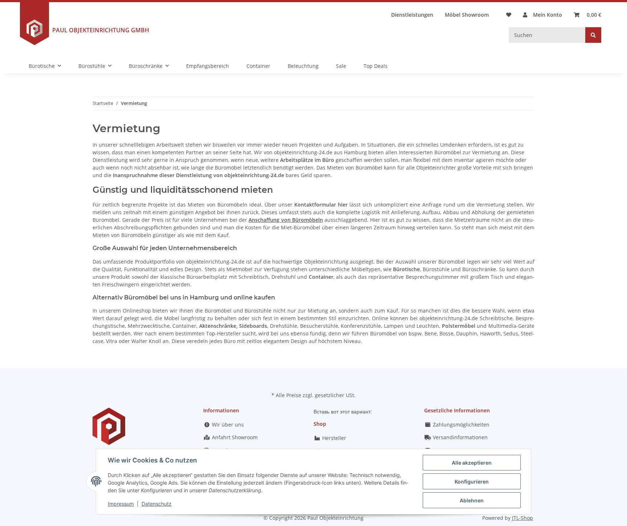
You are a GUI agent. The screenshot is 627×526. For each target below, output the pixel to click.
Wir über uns (227, 424)
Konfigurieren (472, 481)
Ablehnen (472, 500)
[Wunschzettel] (508, 14)
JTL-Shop (522, 517)
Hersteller (333, 438)
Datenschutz (157, 504)
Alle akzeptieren (472, 463)
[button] (542, 14)
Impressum (121, 504)
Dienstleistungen (412, 14)
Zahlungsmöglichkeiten (460, 424)
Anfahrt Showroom (234, 437)
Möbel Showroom (467, 14)
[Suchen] (593, 35)
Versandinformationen (459, 437)
